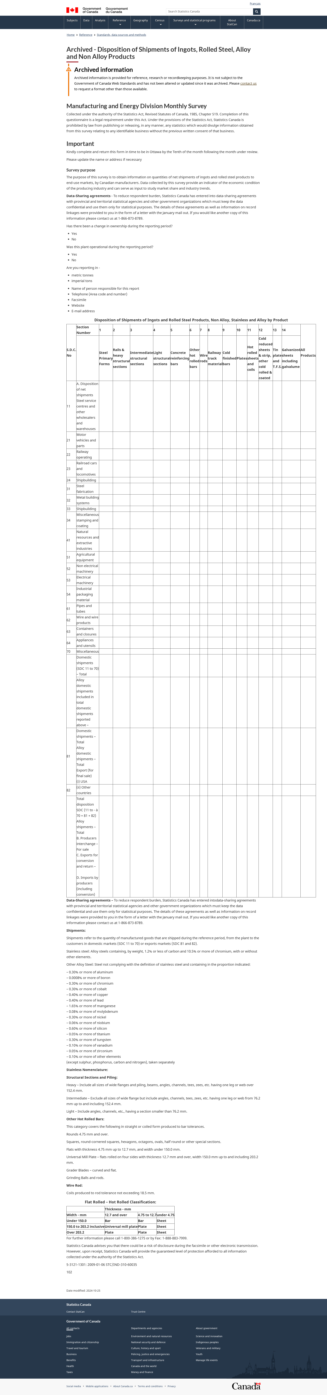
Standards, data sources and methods (121, 35)
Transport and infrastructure (147, 1360)
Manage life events (207, 1360)
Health (70, 1366)
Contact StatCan (75, 1311)
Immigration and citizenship (82, 1342)
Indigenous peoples (207, 1342)
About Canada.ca (123, 1386)
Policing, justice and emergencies (150, 1354)
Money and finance (142, 1372)
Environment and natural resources (151, 1336)
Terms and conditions (150, 1386)
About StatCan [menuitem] (232, 22)
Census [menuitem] (160, 20)
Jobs (68, 1336)
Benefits (71, 1360)
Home (71, 35)
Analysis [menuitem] (100, 20)
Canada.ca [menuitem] (253, 20)
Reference (85, 35)
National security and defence (148, 1342)
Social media (73, 1386)
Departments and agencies (146, 1328)
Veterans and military (208, 1348)
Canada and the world (144, 1366)
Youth (199, 1354)
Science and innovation (209, 1336)
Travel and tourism (77, 1348)
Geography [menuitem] (140, 20)
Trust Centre (138, 1311)
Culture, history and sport (146, 1348)
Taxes (69, 1372)
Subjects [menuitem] (72, 20)
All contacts (73, 1328)
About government (206, 1328)
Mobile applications (97, 1386)
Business (71, 1354)
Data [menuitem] (86, 20)
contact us (248, 83)
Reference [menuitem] (119, 20)
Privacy (172, 1386)
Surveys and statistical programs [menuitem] (194, 20)
